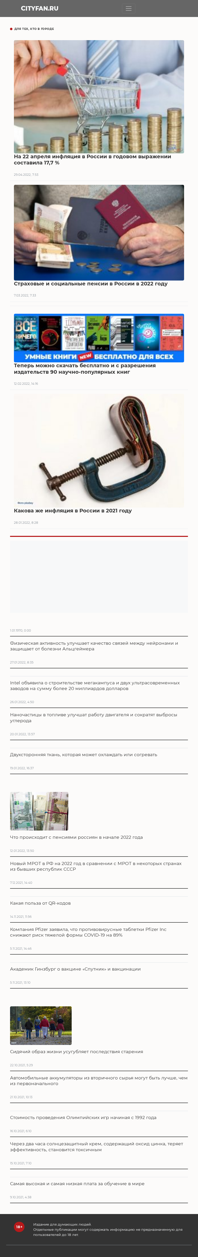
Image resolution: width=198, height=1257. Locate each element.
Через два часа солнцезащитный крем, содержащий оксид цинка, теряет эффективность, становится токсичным (96, 1146)
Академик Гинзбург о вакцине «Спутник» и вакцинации (75, 969)
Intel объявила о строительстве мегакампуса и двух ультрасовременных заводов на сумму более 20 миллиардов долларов (95, 685)
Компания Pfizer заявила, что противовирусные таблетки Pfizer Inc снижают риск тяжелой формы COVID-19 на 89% (88, 932)
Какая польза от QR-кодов (40, 903)
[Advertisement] (99, 577)
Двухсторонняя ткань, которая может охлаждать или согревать (83, 754)
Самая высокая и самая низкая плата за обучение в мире (77, 1183)
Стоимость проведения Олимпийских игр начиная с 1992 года (83, 1117)
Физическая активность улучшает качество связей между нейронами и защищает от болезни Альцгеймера (94, 645)
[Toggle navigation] (129, 8)
